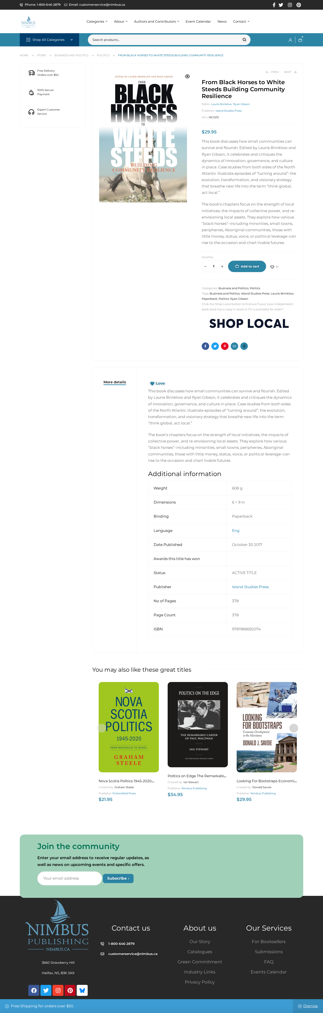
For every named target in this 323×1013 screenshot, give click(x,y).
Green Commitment (200, 961)
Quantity (207, 257)
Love (160, 383)
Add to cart (250, 266)
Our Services (269, 928)
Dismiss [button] (310, 1006)
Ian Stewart (191, 782)
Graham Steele (124, 787)
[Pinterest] (70, 990)
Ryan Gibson (241, 104)
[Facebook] (33, 990)
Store (41, 55)
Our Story (199, 941)
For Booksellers (269, 941)
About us (199, 928)
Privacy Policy (200, 982)
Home (24, 55)
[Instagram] (58, 990)
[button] (187, 76)
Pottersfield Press (124, 793)
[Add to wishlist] (274, 267)
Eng (236, 530)
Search (244, 40)
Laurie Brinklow (221, 104)
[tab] (114, 382)
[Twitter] (45, 990)
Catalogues (199, 951)
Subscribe (117, 878)
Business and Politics (71, 55)
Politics (103, 55)
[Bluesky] (82, 990)
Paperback (209, 298)
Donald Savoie (261, 787)
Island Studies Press (229, 110)
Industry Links (199, 972)
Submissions (269, 951)
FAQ (269, 961)
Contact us (131, 928)
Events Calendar (269, 972)
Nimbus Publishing (194, 788)
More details (114, 382)
